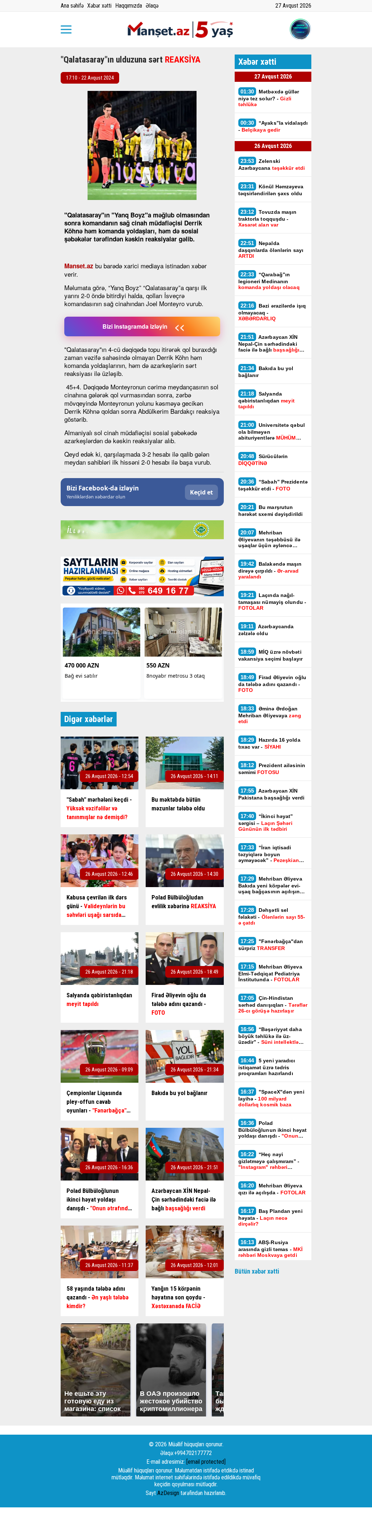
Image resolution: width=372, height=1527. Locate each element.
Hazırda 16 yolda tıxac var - (269, 743)
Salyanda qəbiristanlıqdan (266, 399)
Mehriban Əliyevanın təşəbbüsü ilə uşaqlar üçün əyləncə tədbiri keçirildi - (272, 538)
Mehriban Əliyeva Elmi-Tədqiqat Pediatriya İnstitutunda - (270, 972)
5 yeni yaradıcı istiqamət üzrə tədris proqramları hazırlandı (266, 1066)
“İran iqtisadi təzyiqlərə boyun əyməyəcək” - (268, 853)
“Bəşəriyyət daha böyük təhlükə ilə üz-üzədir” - (270, 1035)
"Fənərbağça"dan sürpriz (270, 944)
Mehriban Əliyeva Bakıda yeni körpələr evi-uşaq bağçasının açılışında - (272, 884)
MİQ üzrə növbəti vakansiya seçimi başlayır (270, 655)
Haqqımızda (128, 5)
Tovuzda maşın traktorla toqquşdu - (267, 218)
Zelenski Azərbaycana (271, 164)
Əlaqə (152, 5)
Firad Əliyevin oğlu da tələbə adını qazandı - (272, 683)
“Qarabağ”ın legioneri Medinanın (269, 280)
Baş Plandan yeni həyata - (270, 1217)
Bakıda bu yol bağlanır (266, 371)
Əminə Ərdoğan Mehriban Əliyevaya (269, 714)
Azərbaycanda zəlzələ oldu (266, 629)
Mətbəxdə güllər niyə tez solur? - (268, 97)
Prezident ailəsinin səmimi (272, 768)
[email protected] (206, 1461)
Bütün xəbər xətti (257, 1271)
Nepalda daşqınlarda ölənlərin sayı (271, 249)
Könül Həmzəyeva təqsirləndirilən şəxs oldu (271, 189)
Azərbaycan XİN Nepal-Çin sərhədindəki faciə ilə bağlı (269, 343)
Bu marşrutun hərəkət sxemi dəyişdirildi (270, 510)
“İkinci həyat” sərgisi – (265, 822)
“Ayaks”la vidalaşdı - (273, 126)
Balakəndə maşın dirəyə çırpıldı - (270, 570)
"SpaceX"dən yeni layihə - (271, 1098)
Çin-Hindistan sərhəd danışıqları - (273, 1004)
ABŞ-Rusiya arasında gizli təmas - (270, 1248)
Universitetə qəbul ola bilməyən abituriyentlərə (271, 431)
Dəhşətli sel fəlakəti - (272, 916)
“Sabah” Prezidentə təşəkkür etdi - (273, 485)
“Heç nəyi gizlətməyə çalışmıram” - (268, 1160)
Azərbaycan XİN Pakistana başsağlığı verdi (271, 794)
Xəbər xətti (99, 5)
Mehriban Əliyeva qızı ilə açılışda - (272, 1188)
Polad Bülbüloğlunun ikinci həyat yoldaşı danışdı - (272, 1129)
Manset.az (78, 265)
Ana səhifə (72, 5)
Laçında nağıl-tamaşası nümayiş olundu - (272, 601)
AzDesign (168, 1493)
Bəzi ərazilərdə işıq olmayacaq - (272, 311)
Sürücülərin (263, 459)
